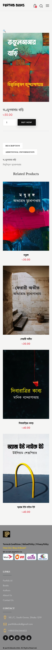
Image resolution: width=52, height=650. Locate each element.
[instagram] (17, 637)
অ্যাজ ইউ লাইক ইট (26, 507)
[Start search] (41, 6)
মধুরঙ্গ (26, 254)
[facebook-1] (5, 637)
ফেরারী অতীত (26, 338)
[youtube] (28, 637)
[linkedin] (23, 637)
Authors (6, 590)
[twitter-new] (11, 637)
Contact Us (8, 600)
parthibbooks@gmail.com (20, 624)
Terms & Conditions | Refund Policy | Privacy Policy (26, 544)
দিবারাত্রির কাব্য (26, 423)
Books (6, 585)
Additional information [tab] (20, 152)
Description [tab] (12, 146)
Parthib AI (7, 580)
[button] (4, 31)
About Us (7, 595)
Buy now (27, 122)
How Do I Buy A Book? (14, 548)
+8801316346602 (17, 630)
